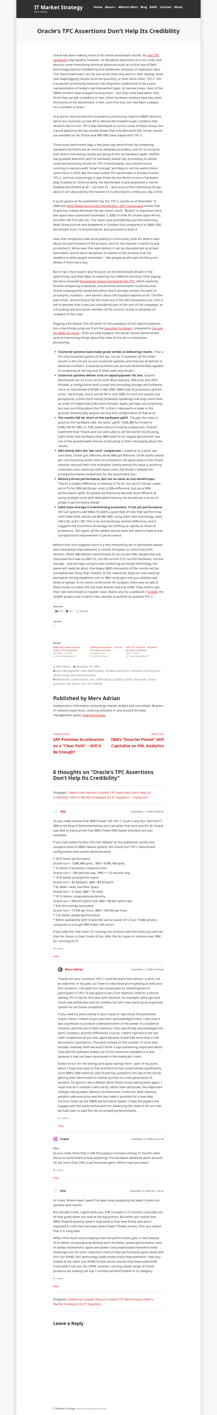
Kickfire (128, 679)
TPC (89, 683)
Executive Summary (118, 328)
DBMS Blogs (103, 679)
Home (98, 7)
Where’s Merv (128, 7)
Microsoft (140, 679)
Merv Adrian (63, 666)
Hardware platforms (117, 670)
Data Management (67, 670)
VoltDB (152, 592)
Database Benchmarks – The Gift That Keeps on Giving (106, 649)
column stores (79, 679)
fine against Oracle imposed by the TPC (107, 281)
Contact (166, 7)
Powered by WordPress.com (91, 1408)
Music (178, 7)
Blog (143, 7)
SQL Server (73, 683)
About (109, 7)
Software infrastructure (145, 670)
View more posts (94, 715)
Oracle (152, 679)
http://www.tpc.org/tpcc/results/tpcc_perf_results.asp (104, 206)
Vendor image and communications (74, 675)
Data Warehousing (92, 670)
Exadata (118, 679)
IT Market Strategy (58, 7)
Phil (63, 812)
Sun (83, 683)
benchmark (62, 679)
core (92, 679)
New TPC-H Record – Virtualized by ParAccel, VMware (141, 649)
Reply (56, 956)
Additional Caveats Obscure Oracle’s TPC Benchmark (66, 649)
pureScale (59, 683)
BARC (154, 7)
